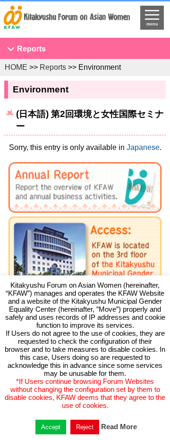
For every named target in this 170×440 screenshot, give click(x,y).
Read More (119, 427)
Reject (85, 427)
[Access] (85, 269)
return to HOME (66, 21)
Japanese (143, 147)
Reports (31, 49)
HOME (16, 67)
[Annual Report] (85, 189)
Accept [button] (50, 427)
